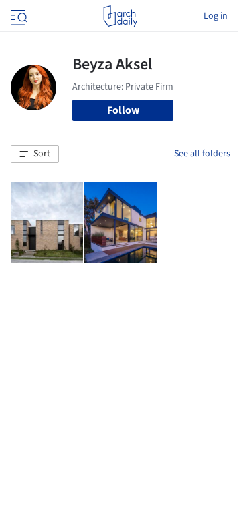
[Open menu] (17, 16)
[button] (35, 154)
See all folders (202, 153)
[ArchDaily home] (120, 16)
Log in (216, 16)
